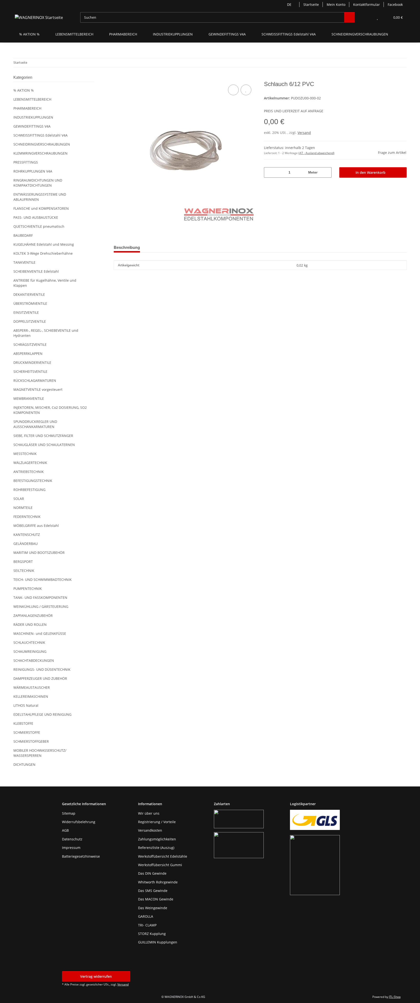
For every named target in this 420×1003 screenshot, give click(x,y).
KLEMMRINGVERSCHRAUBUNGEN (40, 153)
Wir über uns (148, 813)
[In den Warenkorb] (118, 78)
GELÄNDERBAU (25, 543)
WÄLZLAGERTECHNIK (30, 462)
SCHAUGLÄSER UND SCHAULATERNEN (44, 444)
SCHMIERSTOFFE (26, 732)
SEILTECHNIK (23, 570)
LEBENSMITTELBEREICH (32, 99)
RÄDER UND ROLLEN (30, 624)
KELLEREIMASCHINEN (30, 696)
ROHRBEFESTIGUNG (29, 489)
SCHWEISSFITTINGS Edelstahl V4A (40, 135)
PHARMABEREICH (27, 108)
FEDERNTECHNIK (27, 516)
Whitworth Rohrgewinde (158, 882)
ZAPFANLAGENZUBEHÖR (33, 615)
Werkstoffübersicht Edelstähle (162, 856)
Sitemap (68, 813)
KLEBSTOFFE (23, 723)
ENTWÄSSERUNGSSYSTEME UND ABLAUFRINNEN (39, 197)
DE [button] (289, 4)
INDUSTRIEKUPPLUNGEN (33, 117)
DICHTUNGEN (24, 764)
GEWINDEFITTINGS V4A (32, 126)
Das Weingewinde (152, 908)
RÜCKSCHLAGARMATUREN (34, 380)
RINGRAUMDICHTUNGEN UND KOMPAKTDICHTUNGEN (37, 183)
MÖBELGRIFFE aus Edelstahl (36, 525)
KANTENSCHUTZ (26, 534)
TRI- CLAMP (147, 925)
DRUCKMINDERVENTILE (32, 362)
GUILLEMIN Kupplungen (157, 942)
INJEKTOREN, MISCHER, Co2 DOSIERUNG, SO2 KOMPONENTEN (50, 410)
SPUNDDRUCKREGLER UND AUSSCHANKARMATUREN (35, 424)
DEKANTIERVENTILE (29, 294)
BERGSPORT (23, 561)
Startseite (311, 4)
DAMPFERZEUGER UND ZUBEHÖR (40, 678)
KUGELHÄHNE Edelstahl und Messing (43, 244)
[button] (367, 17)
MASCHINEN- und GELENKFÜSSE (39, 633)
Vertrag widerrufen (96, 976)
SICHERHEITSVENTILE (30, 371)
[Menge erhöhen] (326, 172)
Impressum (71, 847)
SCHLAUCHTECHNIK (29, 642)
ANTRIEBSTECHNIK (28, 471)
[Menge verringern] (269, 172)
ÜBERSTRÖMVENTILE (30, 303)
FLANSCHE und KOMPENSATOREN (41, 208)
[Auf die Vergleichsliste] (233, 90)
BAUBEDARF (23, 235)
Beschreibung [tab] (127, 247)
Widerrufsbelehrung (78, 822)
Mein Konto (336, 4)
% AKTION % (23, 90)
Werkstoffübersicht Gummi (160, 865)
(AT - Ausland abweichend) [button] (316, 153)
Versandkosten (150, 830)
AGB (65, 830)
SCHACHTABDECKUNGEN (33, 660)
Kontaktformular (366, 4)
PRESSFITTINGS (25, 162)
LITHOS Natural (25, 705)
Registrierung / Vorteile (157, 822)
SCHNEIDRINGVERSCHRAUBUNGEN (41, 144)
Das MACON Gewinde (155, 899)
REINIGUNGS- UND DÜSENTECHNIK (41, 669)
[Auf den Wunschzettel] (246, 90)
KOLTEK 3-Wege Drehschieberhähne (43, 253)
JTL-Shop (395, 997)
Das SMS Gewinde (152, 890)
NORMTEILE (23, 507)
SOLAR (18, 498)
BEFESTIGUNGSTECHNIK (32, 480)
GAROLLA (145, 916)
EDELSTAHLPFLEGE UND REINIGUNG (42, 714)
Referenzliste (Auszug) (156, 847)
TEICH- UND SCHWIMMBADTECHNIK (42, 579)
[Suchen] (349, 17)
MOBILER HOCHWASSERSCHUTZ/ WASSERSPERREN (39, 753)
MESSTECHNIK (25, 453)
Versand (304, 132)
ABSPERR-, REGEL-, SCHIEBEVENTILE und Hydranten (45, 333)
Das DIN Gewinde (152, 873)
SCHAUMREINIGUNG (29, 651)
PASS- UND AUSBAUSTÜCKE (35, 217)
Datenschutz (72, 839)
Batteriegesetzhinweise (81, 856)
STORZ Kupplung (152, 933)
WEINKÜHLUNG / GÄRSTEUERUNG (40, 606)
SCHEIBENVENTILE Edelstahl (36, 271)
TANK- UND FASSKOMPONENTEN (40, 597)
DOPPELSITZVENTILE (29, 321)
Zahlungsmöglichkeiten (157, 839)
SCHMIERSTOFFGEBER (31, 741)
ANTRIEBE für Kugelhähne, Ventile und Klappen (44, 283)
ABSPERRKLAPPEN (28, 353)
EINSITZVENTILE (26, 312)
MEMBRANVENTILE (28, 398)
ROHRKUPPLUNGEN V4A (32, 171)
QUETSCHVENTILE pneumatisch (38, 226)
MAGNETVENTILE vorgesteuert (37, 389)
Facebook (395, 4)
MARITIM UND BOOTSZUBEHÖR (39, 552)
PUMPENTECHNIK (27, 588)
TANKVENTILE (24, 262)
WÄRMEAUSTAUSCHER (31, 687)
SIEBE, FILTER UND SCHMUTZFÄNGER (43, 435)
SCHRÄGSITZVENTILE (30, 344)
